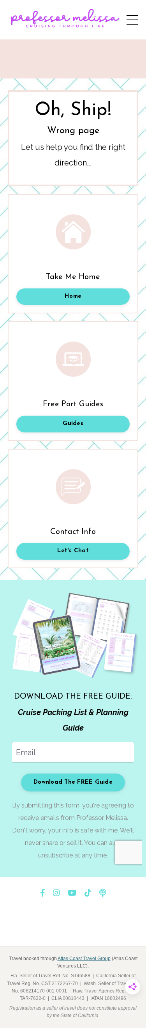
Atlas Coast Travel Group (84, 958)
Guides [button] (73, 424)
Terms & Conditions (59, 929)
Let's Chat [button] (73, 551)
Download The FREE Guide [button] (73, 782)
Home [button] (73, 296)
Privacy (103, 929)
